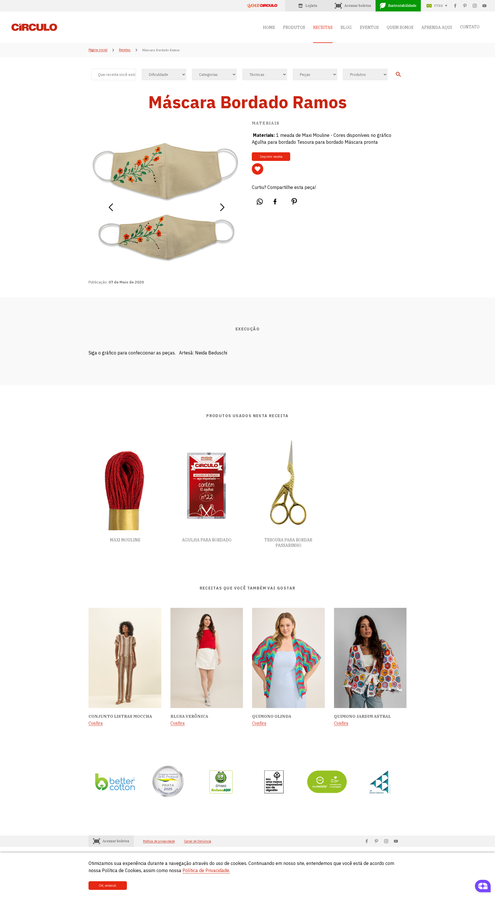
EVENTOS (369, 27)
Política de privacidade (159, 841)
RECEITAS (323, 27)
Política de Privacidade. (206, 870)
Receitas (125, 50)
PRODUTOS (294, 27)
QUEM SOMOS (400, 27)
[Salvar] (257, 169)
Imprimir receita (271, 157)
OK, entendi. (108, 886)
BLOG (346, 27)
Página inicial (98, 50)
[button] (111, 205)
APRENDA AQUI (436, 27)
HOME (269, 27)
